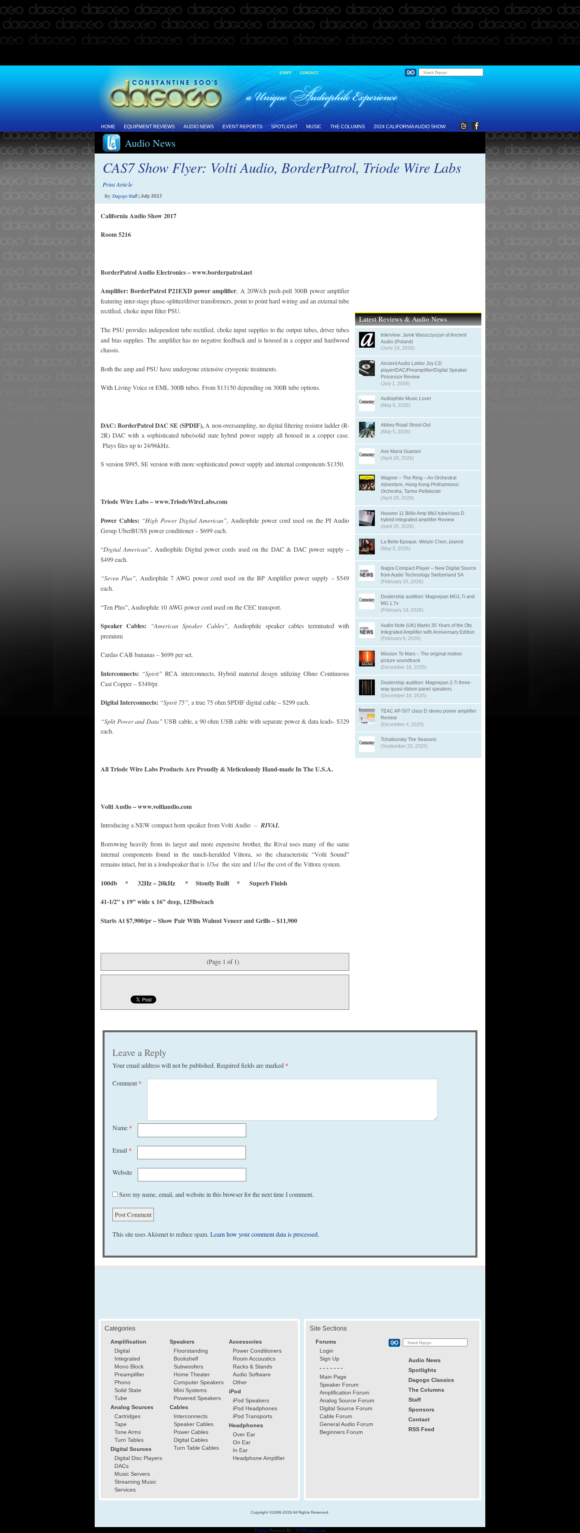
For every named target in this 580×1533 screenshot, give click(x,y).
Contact (309, 73)
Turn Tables (129, 1440)
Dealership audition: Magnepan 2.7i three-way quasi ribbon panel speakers (426, 686)
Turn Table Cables (196, 1448)
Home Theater (192, 1374)
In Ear (240, 1450)
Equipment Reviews (149, 126)
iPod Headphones (255, 1408)
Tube (120, 1398)
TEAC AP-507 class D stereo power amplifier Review (428, 714)
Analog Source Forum (347, 1400)
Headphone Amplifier (259, 1458)
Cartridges (127, 1416)
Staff (285, 73)
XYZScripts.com (310, 1530)
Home (108, 126)
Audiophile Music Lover (406, 398)
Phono (122, 1382)
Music (314, 126)
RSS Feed (421, 1429)
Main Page (333, 1377)
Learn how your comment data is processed (264, 1234)
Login (326, 1351)
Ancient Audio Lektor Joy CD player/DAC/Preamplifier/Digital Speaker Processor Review (424, 370)
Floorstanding (191, 1351)
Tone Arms (127, 1432)
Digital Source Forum (346, 1408)
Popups (261, 1530)
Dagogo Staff (124, 196)
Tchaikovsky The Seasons (408, 739)
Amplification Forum (344, 1392)
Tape (120, 1424)
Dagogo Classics (431, 1380)
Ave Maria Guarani (401, 451)
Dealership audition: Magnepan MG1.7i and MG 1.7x (428, 600)
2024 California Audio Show (409, 126)
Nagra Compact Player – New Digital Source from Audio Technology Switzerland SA (428, 571)
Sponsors (421, 1409)
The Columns (347, 126)
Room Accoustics (254, 1358)
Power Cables (191, 1432)
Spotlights (422, 1370)
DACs (121, 1466)
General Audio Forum (346, 1424)
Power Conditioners (257, 1351)
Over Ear (244, 1434)
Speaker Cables (193, 1424)
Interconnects (191, 1416)
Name (122, 1127)
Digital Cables (191, 1440)
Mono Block (129, 1366)
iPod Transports (252, 1416)
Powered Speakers (197, 1398)
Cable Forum (336, 1416)
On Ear (242, 1442)
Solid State (127, 1390)
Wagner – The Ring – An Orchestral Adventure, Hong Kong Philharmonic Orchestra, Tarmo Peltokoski (420, 484)
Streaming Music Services (135, 1486)
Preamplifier (129, 1374)
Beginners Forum (341, 1432)
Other (240, 1382)
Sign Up (329, 1358)
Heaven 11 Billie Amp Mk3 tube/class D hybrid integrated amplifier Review (422, 517)
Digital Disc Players (138, 1458)
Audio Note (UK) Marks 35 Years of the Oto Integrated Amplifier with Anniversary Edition (428, 629)
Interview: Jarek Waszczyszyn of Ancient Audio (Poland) (423, 338)
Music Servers (132, 1474)
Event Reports (242, 126)
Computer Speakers (199, 1382)
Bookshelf (186, 1358)
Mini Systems (190, 1390)
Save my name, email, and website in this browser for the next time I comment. (216, 1194)
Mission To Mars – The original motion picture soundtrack (421, 657)
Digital (122, 1351)
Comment (127, 1083)
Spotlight (284, 126)
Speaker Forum (339, 1384)
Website (122, 1172)
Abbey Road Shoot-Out (405, 425)
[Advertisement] (290, 33)
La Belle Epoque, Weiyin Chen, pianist (422, 542)
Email (122, 1150)
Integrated (127, 1358)
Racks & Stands (252, 1366)
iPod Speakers (251, 1400)
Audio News (198, 126)
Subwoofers (188, 1366)
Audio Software (252, 1374)
